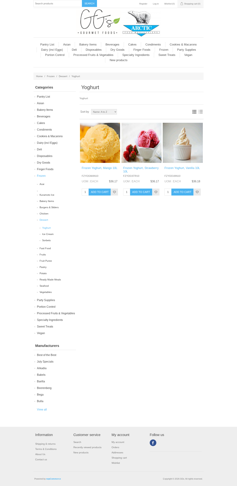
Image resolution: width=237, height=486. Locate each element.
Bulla (40, 401)
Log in (156, 4)
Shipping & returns (45, 443)
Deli (74, 49)
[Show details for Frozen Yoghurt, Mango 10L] (100, 143)
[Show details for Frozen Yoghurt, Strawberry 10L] (141, 143)
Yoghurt (46, 227)
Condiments (153, 44)
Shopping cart (119, 457)
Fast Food (45, 248)
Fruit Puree (46, 260)
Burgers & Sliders (49, 207)
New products (119, 60)
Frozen (163, 49)
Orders (115, 447)
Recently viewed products (87, 447)
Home (39, 76)
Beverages (112, 44)
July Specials (45, 361)
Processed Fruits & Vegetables (93, 55)
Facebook (153, 442)
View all (42, 409)
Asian (66, 44)
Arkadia (41, 368)
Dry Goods (118, 49)
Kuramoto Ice (47, 194)
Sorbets (46, 240)
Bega (40, 394)
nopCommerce (53, 479)
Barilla (41, 381)
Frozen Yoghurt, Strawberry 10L (141, 169)
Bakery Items (88, 44)
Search (77, 442)
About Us (40, 454)
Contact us (41, 459)
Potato (43, 273)
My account (118, 442)
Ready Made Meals (50, 279)
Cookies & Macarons (183, 44)
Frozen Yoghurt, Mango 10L (99, 168)
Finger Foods (141, 49)
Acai (42, 184)
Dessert (63, 76)
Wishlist (116, 463)
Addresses (117, 452)
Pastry (43, 267)
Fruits (43, 254)
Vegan (188, 55)
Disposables (94, 49)
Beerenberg (44, 388)
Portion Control (55, 55)
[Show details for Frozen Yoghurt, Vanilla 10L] (183, 143)
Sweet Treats (166, 55)
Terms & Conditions (46, 449)
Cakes (132, 44)
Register (143, 4)
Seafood (44, 285)
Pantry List (47, 44)
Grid (194, 112)
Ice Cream (48, 234)
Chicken (44, 213)
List (200, 112)
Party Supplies (186, 49)
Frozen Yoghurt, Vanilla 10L (182, 168)
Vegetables (46, 292)
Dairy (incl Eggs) (52, 49)
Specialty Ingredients (136, 55)
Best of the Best (46, 355)
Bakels (41, 374)
